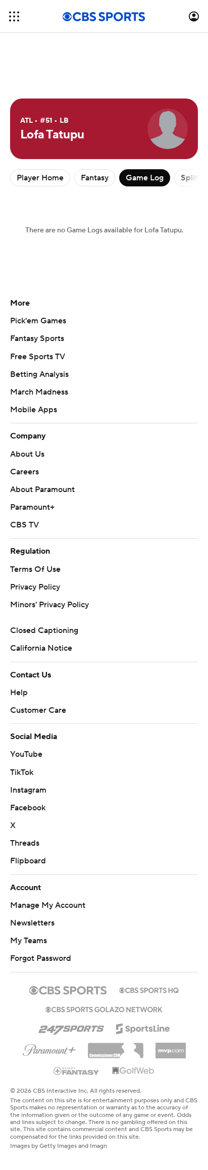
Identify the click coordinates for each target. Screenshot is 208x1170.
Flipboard (28, 861)
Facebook (27, 808)
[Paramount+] (49, 1048)
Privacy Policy (35, 587)
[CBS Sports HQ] (149, 989)
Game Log (145, 178)
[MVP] (170, 1047)
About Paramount (42, 489)
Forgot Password (40, 958)
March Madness (39, 392)
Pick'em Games (38, 321)
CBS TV (24, 525)
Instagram (28, 790)
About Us (27, 454)
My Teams (28, 941)
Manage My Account (47, 905)
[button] (14, 16)
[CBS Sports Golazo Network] (104, 1008)
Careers (24, 472)
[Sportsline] (143, 1027)
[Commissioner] (115, 1047)
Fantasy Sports (37, 338)
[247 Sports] (71, 1027)
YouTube (26, 754)
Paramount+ (32, 507)
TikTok (21, 772)
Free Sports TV (37, 357)
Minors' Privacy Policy (49, 605)
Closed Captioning (44, 630)
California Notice (41, 648)
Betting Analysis (39, 374)
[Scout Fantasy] (77, 1070)
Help (19, 693)
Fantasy (95, 178)
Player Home (40, 178)
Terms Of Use (35, 569)
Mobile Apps (33, 410)
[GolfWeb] (133, 1071)
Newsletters (32, 923)
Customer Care (38, 710)
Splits (191, 178)
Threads (24, 843)
